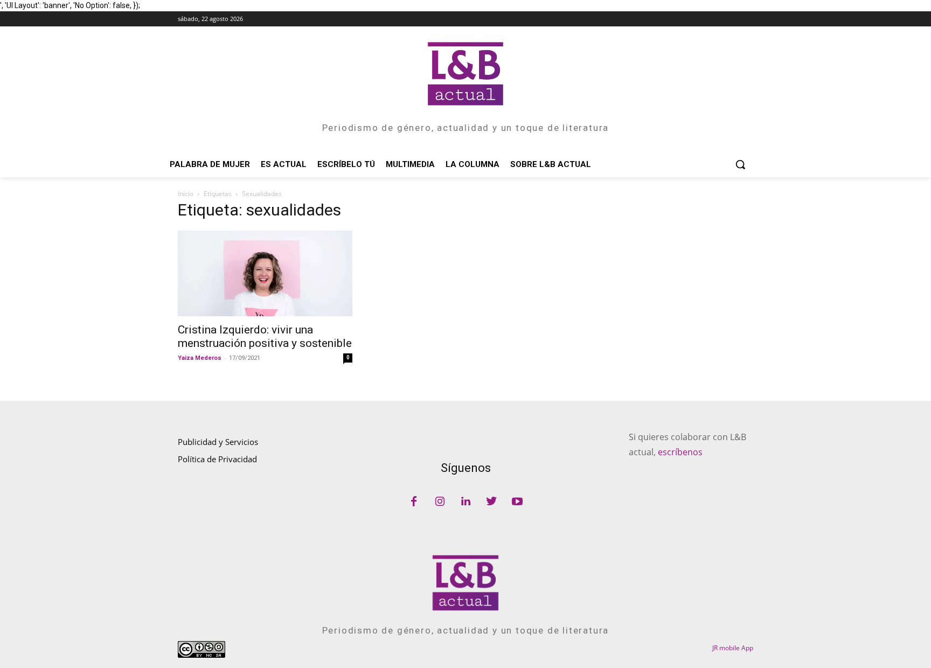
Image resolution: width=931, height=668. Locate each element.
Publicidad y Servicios (218, 441)
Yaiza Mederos (199, 357)
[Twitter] (491, 502)
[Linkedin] (465, 502)
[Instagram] (439, 502)
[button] (740, 164)
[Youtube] (517, 502)
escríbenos (680, 452)
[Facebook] (414, 502)
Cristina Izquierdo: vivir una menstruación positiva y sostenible (265, 336)
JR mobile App (732, 647)
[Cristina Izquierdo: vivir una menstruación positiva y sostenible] (265, 273)
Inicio (185, 193)
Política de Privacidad (217, 459)
